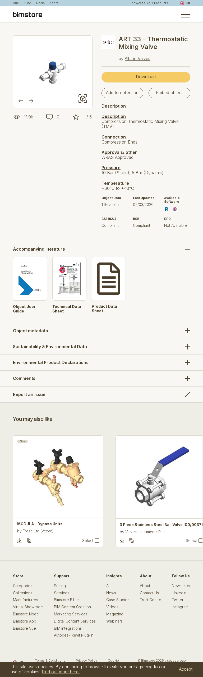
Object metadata (30, 330)
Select (87, 540)
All (108, 586)
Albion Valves (137, 58)
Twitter (177, 600)
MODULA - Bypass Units (40, 524)
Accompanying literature (39, 249)
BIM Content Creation (72, 607)
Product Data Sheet (104, 308)
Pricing (60, 586)
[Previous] (20, 101)
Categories (22, 586)
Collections (22, 593)
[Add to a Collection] (29, 540)
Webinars (114, 621)
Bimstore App (24, 621)
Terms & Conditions (50, 660)
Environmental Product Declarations (51, 362)
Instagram (180, 607)
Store (54, 3)
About (145, 586)
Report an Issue (29, 394)
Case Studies (117, 600)
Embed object (169, 92)
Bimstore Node (26, 614)
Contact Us (149, 593)
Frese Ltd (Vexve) (38, 531)
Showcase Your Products (149, 3)
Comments (24, 378)
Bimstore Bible (66, 600)
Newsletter (181, 586)
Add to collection (122, 92)
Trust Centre (150, 600)
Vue (16, 3)
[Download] (19, 540)
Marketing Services (70, 614)
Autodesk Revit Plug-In (73, 635)
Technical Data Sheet (66, 309)
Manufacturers (25, 600)
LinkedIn (179, 593)
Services (61, 593)
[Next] (31, 101)
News (111, 593)
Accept (185, 669)
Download (146, 76)
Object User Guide (24, 309)
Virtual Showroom (28, 607)
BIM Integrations (68, 628)
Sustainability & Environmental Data (50, 346)
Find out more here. (61, 671)
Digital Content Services (75, 621)
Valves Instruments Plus (145, 531)
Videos (112, 607)
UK (188, 3)
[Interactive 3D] (82, 98)
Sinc (27, 3)
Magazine (114, 614)
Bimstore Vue (24, 628)
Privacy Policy (86, 660)
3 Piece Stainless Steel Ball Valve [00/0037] (161, 525)
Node (40, 3)
